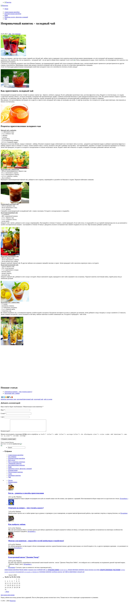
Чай (6, 19)
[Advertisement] (64, 30)
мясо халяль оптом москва (7, 595)
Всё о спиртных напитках (16, 462)
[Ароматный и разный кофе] (9, 566)
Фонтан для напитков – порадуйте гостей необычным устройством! (36, 541)
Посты (10, 480)
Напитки (13, 601)
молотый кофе (12, 571)
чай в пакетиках (71, 572)
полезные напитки (45, 572)
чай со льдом (48, 399)
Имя (3, 410)
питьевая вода (35, 572)
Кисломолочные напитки (16, 465)
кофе (47, 569)
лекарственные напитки (76, 570)
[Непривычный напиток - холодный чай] (15, 87)
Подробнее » (124, 498)
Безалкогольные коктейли (13, 13)
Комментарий (5, 431)
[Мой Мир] (8, 397)
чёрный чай (80, 572)
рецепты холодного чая (8, 399)
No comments (16, 34)
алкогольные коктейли (12, 569)
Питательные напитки (15, 472)
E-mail (3, 413)
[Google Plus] (12, 397)
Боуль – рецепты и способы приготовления (26, 493)
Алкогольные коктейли (12, 12)
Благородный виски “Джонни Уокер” (23, 557)
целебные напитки (57, 572)
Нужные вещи (13, 470)
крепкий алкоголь (63, 569)
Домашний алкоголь (14, 463)
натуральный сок (28, 571)
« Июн (7, 591)
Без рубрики (12, 456)
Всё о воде (11, 460)
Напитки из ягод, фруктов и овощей (16, 17)
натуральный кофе (19, 572)
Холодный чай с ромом (12, 393)
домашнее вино (32, 569)
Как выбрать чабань (16, 524)
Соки (10, 474)
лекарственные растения (110, 569)
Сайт (2, 417)
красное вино (53, 569)
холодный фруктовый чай (25, 399)
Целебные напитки (14, 475)
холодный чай (38, 399)
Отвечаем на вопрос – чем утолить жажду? (18, 391)
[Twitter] (4, 397)
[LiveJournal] (10, 397)
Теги (9, 484)
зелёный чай (41, 569)
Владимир (11, 567)
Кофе (6, 15)
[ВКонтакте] (2, 397)
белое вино (23, 570)
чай (64, 572)
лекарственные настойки (92, 569)
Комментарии (12, 482)
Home (6, 9)
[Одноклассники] (6, 397)
